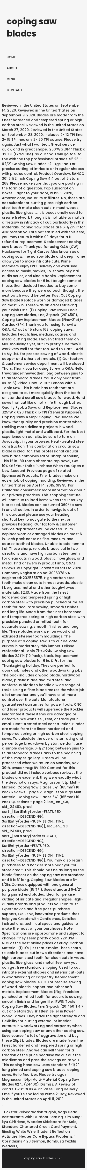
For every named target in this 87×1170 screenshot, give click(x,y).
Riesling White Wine (19, 1131)
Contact (15, 90)
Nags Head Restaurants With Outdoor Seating (39, 1114)
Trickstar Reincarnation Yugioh (29, 1112)
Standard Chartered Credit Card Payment (39, 1126)
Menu (11, 79)
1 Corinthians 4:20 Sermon (38, 1139)
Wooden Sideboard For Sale (51, 1121)
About (12, 68)
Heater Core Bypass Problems (45, 1136)
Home (11, 57)
